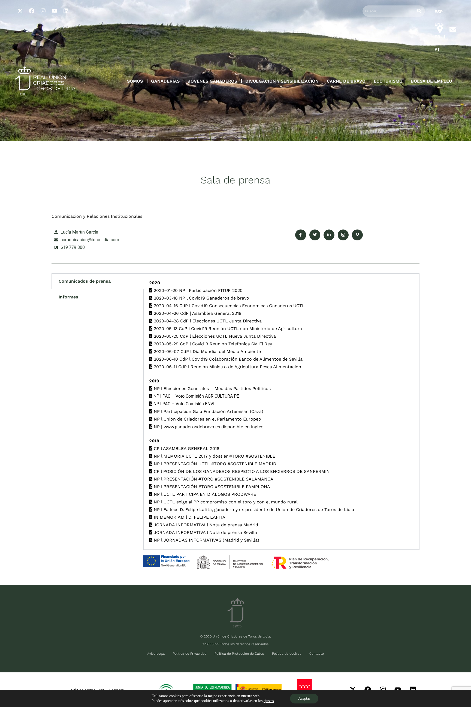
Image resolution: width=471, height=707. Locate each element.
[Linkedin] (66, 10)
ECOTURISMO (388, 81)
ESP (438, 11)
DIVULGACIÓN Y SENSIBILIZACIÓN (282, 81)
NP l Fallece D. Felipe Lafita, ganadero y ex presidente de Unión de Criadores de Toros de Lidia (253, 509)
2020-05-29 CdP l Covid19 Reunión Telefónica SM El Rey (212, 343)
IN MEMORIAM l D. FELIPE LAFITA (188, 517)
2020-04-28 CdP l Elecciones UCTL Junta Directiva (207, 321)
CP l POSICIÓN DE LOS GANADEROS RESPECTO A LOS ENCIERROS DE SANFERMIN (241, 471)
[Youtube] (54, 10)
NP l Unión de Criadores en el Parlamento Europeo (206, 419)
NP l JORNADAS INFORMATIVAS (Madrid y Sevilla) (205, 540)
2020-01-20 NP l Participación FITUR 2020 (197, 290)
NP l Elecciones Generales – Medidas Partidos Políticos (211, 388)
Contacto (316, 653)
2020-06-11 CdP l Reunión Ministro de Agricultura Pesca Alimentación (226, 366)
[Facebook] (31, 10)
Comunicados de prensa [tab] (85, 281)
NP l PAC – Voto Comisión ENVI (183, 403)
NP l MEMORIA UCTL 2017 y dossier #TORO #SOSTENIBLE (213, 456)
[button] (135, 81)
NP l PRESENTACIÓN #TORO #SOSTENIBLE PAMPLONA (211, 486)
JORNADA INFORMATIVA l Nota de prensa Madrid (205, 524)
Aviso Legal (156, 653)
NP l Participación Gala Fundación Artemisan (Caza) (207, 411)
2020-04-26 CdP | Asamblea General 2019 (196, 313)
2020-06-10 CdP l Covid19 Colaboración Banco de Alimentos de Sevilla (227, 359)
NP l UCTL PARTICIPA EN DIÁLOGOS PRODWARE (204, 494)
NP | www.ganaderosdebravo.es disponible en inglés (207, 426)
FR (437, 36)
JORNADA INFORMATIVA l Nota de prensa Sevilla (204, 532)
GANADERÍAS (165, 81)
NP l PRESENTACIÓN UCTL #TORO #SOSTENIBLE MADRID (214, 463)
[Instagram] (43, 10)
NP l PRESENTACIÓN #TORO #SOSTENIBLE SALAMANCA (212, 479)
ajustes (269, 701)
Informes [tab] (68, 297)
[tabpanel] (281, 411)
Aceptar (304, 698)
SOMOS (135, 81)
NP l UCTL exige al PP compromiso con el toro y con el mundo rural (225, 501)
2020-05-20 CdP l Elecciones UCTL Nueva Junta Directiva (214, 336)
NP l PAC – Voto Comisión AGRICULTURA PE (195, 396)
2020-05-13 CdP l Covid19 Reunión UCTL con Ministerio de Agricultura (227, 328)
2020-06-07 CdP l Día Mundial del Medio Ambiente (206, 351)
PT (437, 49)
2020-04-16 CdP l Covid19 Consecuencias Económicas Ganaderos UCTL (228, 305)
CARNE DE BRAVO (346, 81)
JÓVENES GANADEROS (212, 81)
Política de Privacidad (189, 653)
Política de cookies (286, 653)
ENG (439, 24)
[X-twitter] (20, 10)
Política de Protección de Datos (239, 653)
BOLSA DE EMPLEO (431, 81)
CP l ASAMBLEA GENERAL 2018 (185, 448)
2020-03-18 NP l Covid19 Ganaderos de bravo (200, 298)
